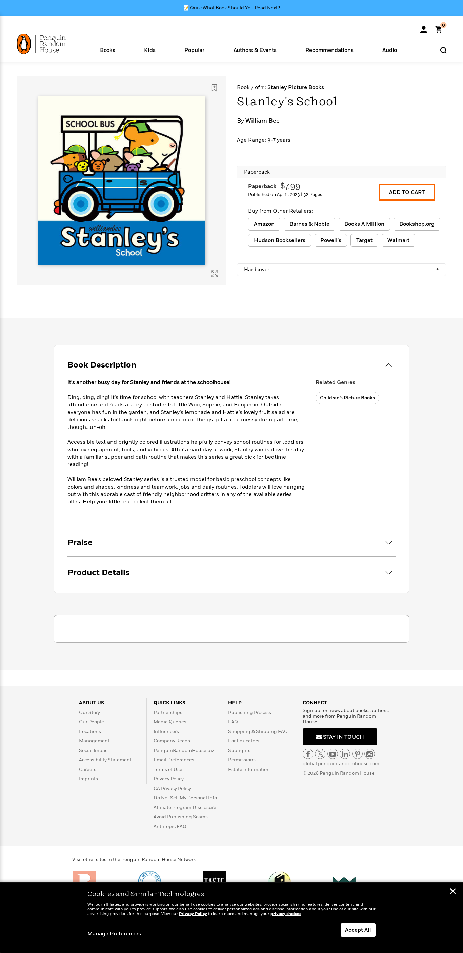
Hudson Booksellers (279, 240)
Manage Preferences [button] (114, 934)
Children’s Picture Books (347, 398)
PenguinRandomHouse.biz (184, 750)
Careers (87, 769)
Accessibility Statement (105, 760)
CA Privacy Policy (172, 788)
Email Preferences (174, 760)
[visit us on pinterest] (357, 754)
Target (364, 240)
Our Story (89, 712)
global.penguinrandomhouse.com (341, 763)
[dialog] (231, 917)
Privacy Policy (169, 779)
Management (94, 741)
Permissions (242, 760)
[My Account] (423, 27)
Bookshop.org (417, 224)
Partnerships (168, 712)
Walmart (398, 240)
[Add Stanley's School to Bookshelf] (214, 88)
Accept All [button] (358, 930)
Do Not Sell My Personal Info (185, 798)
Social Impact (94, 750)
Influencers (166, 731)
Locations (90, 731)
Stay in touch (343, 737)
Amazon (264, 224)
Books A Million (364, 224)
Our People (91, 722)
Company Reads (172, 741)
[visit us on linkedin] (345, 754)
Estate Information (249, 769)
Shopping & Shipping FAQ (258, 731)
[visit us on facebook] (308, 754)
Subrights (239, 750)
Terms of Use (168, 769)
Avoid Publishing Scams (181, 817)
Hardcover (341, 269)
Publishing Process (249, 712)
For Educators (243, 741)
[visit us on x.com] (320, 754)
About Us (91, 703)
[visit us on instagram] (369, 754)
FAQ (233, 722)
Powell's (330, 240)
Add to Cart (407, 192)
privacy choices (285, 914)
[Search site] (443, 50)
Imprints (88, 779)
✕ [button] (453, 892)
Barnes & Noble (309, 224)
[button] (107, 49)
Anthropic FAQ (170, 826)
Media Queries (170, 722)
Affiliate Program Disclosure (185, 807)
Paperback (341, 172)
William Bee (262, 121)
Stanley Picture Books (295, 87)
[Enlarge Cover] (214, 273)
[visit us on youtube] (332, 754)
